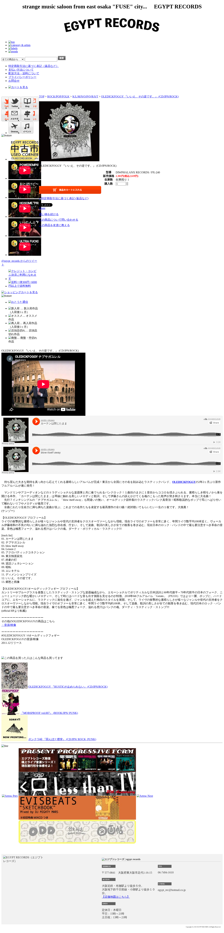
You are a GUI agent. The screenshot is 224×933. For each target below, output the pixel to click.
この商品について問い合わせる (58, 219)
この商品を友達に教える (54, 225)
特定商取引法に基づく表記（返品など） (33, 66)
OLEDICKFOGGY (184, 481)
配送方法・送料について (23, 73)
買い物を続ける (49, 214)
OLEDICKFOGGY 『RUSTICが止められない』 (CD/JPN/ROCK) (67, 686)
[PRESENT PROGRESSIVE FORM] (77, 770)
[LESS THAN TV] (77, 794)
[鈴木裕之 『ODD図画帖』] (77, 841)
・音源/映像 (8, 624)
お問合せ (14, 80)
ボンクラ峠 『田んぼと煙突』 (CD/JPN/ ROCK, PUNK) (62, 739)
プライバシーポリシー (22, 77)
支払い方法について (21, 69)
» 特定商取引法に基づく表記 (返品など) (63, 198)
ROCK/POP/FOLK (58, 96)
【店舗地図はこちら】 (116, 896)
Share (42, 208)
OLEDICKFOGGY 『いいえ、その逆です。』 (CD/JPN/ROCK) (139, 96)
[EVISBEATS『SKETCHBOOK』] (77, 818)
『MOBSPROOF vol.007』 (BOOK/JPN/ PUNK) (49, 712)
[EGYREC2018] (112, 36)
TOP (41, 96)
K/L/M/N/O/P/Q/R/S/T (85, 96)
